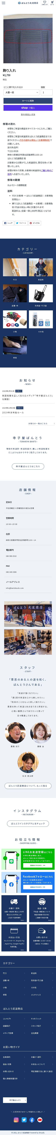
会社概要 (35, 1033)
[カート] (52, 3)
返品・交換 (7, 1064)
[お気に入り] (44, 3)
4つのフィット (36, 1019)
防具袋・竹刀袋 (41, 305)
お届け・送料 (36, 1057)
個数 (43, 87)
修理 (15, 357)
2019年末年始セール (13, 412)
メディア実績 (8, 1033)
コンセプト (7, 1019)
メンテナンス (36, 995)
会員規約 (6, 1057)
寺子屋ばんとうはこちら (28, 466)
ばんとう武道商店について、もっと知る (28, 785)
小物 (15, 331)
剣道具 (41, 279)
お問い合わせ (8, 1071)
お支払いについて (38, 1064)
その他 (41, 331)
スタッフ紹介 (36, 1026)
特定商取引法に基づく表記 (42, 1071)
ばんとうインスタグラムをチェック (28, 823)
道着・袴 (15, 305)
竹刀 (15, 279)
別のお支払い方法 (28, 114)
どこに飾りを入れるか (13, 87)
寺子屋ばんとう (15, 1100)
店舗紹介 (6, 1026)
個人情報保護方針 (10, 1079)
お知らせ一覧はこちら (38, 423)
